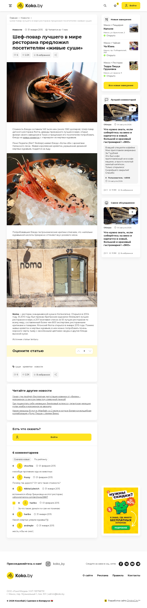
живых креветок (31, 137)
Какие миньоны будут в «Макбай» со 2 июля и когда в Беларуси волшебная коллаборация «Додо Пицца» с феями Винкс (51, 412)
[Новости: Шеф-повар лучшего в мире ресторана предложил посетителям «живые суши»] (53, 92)
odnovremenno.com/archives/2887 (30, 497)
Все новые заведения (121, 85)
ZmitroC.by (132, 600)
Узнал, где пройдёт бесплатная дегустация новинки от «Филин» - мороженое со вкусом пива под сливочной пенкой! (46, 398)
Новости (17, 29)
